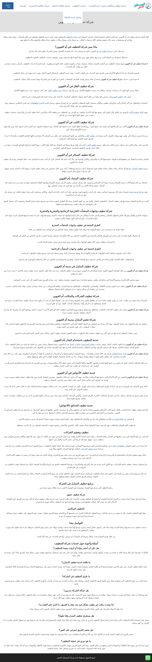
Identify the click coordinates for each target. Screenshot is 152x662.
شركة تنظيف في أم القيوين (101, 51)
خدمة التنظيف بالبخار (114, 354)
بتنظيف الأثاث (134, 112)
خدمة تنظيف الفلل (55, 90)
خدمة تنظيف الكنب (93, 145)
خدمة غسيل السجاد (130, 192)
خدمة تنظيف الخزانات (89, 449)
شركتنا (141, 192)
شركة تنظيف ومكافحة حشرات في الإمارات (107, 6)
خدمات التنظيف (79, 6)
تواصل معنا (7, 6)
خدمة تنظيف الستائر (140, 168)
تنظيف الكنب (90, 136)
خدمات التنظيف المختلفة (68, 37)
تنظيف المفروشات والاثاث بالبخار (82, 344)
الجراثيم (77, 195)
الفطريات (119, 446)
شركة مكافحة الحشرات (39, 6)
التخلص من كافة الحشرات (122, 419)
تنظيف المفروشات (115, 97)
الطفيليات (33, 103)
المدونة (23, 6)
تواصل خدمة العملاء (72, 17)
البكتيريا (41, 103)
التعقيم (144, 324)
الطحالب (128, 446)
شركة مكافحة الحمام (61, 6)
